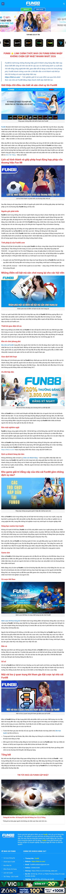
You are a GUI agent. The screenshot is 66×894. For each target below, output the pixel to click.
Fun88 (37, 858)
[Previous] (3, 22)
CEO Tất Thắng (11, 155)
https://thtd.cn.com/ (12, 77)
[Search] (64, 3)
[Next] (62, 22)
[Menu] (2, 3)
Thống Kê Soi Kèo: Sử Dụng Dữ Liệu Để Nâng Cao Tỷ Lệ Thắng (24, 817)
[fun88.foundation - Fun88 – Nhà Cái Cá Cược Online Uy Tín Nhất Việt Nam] (33, 3)
